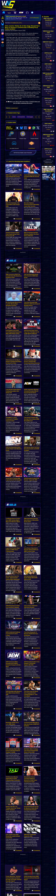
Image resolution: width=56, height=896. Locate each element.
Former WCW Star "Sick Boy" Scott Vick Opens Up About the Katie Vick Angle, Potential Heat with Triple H (13, 879)
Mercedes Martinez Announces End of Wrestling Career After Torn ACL (31, 204)
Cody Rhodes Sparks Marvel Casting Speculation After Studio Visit (13, 391)
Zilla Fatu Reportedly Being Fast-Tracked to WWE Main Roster (31, 276)
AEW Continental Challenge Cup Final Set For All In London (13, 634)
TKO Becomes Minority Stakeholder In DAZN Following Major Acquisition (13, 778)
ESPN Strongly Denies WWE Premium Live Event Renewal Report (31, 878)
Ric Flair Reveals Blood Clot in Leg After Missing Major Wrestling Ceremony (14, 304)
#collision (48, 69)
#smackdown (48, 25)
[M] (15, 22)
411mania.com (14, 108)
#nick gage (30, 117)
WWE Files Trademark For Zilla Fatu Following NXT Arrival (14, 175)
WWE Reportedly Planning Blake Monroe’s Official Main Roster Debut (31, 520)
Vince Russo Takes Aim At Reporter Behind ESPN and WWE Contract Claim (31, 550)
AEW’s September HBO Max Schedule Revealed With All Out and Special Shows (31, 391)
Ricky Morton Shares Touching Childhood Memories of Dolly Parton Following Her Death (30, 779)
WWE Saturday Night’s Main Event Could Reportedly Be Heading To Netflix (13, 750)
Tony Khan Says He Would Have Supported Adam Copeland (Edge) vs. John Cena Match (31, 694)
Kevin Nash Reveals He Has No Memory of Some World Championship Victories (31, 808)
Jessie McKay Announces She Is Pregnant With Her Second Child (32, 176)
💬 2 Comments (36, 562)
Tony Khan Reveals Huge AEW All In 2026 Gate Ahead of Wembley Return (32, 304)
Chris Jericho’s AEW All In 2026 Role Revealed (30, 606)
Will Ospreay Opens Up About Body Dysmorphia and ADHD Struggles (31, 449)
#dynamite (48, 58)
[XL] (18, 22)
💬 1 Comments (18, 316)
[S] (13, 22)
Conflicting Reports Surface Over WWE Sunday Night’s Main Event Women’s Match (13, 520)
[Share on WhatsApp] (34, 128)
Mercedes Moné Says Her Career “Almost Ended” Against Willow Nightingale (13, 578)
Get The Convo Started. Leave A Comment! (23, 152)
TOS (45, 164)
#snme (48, 80)
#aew (14, 117)
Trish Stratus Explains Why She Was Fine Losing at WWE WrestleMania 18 (31, 419)
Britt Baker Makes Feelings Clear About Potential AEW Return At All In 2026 (31, 750)
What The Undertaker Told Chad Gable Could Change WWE (13, 204)
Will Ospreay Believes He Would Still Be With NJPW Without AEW (30, 578)
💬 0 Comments (18, 189)
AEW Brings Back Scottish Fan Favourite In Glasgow (13, 606)
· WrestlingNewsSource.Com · (8, 9)
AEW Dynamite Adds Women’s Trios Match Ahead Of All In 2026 (14, 693)
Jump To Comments (11, 138)
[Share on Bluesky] (21, 128)
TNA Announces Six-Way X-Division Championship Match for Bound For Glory (13, 361)
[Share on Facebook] (25, 128)
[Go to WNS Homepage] (9, 5)
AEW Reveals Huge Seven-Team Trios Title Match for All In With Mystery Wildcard (31, 332)
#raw (48, 38)
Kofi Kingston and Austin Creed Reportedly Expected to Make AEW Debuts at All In (13, 332)
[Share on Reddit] (30, 128)
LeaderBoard (31, 148)
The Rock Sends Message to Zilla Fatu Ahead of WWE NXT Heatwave (31, 724)
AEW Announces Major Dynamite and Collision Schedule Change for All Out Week (13, 664)
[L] (16, 22)
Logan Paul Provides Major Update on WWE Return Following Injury (13, 550)
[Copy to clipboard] (17, 128)
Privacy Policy (48, 164)
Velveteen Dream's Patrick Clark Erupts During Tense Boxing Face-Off (13, 234)
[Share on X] (38, 128)
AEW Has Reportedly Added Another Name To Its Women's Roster (14, 449)
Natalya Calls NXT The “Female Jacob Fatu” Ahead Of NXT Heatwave (13, 808)
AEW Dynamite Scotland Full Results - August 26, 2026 (31, 479)
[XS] (11, 22)
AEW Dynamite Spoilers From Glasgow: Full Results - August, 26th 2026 (31, 663)
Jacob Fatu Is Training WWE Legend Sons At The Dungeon (14, 479)
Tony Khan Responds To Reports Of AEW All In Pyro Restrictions (31, 634)
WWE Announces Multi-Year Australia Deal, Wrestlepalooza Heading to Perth (14, 276)
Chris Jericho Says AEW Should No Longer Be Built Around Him (13, 836)
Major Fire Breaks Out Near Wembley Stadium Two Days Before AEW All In (31, 234)
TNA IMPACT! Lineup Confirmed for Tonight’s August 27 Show (12, 419)
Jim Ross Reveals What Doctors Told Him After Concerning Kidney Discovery (32, 361)
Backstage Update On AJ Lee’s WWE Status (12, 723)
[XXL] (20, 22)
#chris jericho (21, 117)
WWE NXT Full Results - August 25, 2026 (30, 835)
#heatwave (48, 47)
